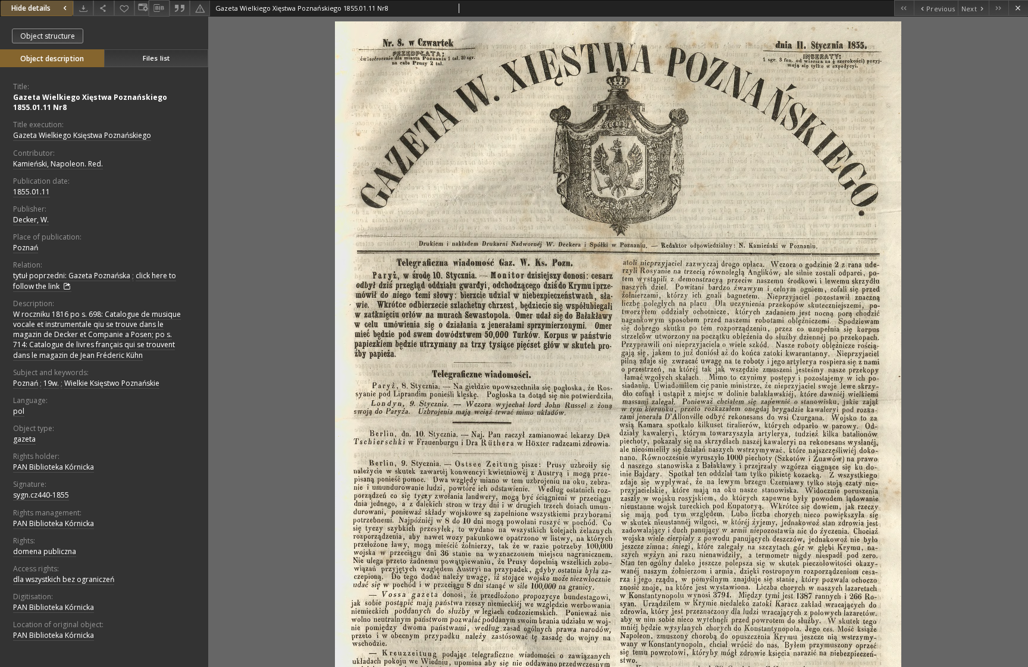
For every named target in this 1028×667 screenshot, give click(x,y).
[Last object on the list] (998, 8)
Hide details (31, 8)
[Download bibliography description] (159, 8)
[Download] (83, 8)
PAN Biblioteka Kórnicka (53, 467)
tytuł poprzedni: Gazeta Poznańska (71, 275)
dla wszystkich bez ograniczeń (63, 579)
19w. (51, 383)
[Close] (1018, 8)
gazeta (24, 439)
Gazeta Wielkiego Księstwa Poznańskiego (82, 135)
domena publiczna (44, 551)
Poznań (25, 248)
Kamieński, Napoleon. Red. (58, 164)
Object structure (47, 36)
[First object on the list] (904, 8)
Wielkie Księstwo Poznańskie (111, 383)
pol (18, 411)
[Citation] (180, 8)
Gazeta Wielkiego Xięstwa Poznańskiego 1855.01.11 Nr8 (90, 102)
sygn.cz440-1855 (41, 495)
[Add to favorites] (124, 8)
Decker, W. (31, 220)
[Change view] (141, 8)
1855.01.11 (31, 192)
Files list (156, 58)
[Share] (103, 8)
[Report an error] (200, 8)
